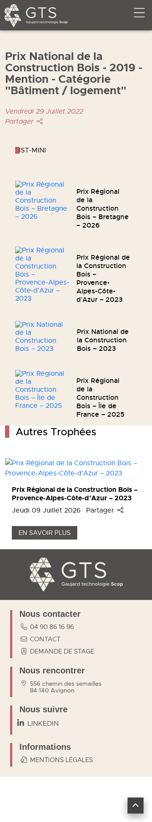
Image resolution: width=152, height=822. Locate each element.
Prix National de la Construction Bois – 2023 (103, 340)
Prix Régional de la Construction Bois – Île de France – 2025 (100, 397)
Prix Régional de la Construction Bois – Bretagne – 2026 (102, 208)
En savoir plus (45, 533)
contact (45, 639)
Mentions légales (61, 760)
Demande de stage (62, 651)
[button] (136, 806)
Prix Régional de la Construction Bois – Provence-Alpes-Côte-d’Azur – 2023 (103, 278)
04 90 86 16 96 (52, 627)
